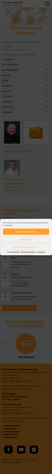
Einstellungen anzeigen (26, 247)
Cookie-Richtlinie (13, 252)
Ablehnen (26, 239)
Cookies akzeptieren (26, 231)
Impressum (41, 252)
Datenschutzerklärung (28, 252)
